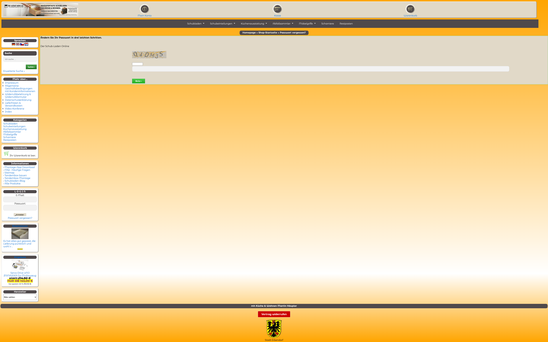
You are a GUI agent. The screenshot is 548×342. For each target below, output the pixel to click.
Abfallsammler (281, 23)
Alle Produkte (13, 183)
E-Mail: (20, 195)
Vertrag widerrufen (274, 314)
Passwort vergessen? (20, 218)
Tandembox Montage (17, 178)
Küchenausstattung (252, 23)
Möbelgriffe (306, 23)
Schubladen (194, 23)
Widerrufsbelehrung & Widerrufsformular (18, 95)
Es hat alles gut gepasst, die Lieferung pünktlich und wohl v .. (19, 244)
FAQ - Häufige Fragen (17, 170)
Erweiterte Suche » (14, 71)
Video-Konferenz (14, 108)
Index (8, 111)
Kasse (277, 15)
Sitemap (9, 172)
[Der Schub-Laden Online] (40, 9)
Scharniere (327, 23)
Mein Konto (145, 15)
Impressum (12, 82)
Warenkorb (410, 15)
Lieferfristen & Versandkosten (13, 104)
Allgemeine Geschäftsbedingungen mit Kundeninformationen (20, 88)
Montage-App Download (20, 167)
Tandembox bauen (16, 175)
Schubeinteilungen (221, 23)
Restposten (346, 23)
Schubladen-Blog (15, 181)
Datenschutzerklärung (18, 100)
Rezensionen (20, 226)
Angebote (20, 257)
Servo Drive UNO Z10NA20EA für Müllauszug (20, 274)
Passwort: (20, 203)
